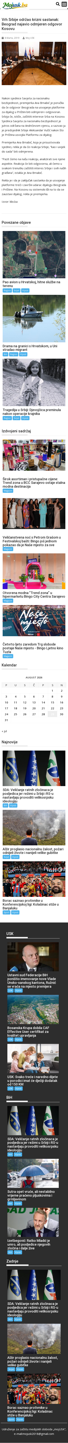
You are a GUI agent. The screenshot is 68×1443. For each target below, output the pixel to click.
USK (10, 990)
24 (6, 714)
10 (6, 702)
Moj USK (30, 38)
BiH (5, 354)
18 (15, 708)
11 (15, 702)
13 (34, 702)
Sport (6, 912)
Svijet (16, 290)
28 (43, 714)
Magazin (8, 490)
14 (43, 702)
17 (6, 708)
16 (61, 702)
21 (43, 708)
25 (15, 714)
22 (52, 708)
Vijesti (25, 290)
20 (34, 708)
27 (34, 714)
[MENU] (64, 4)
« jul (4, 731)
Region (10, 209)
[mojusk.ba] (15, 6)
